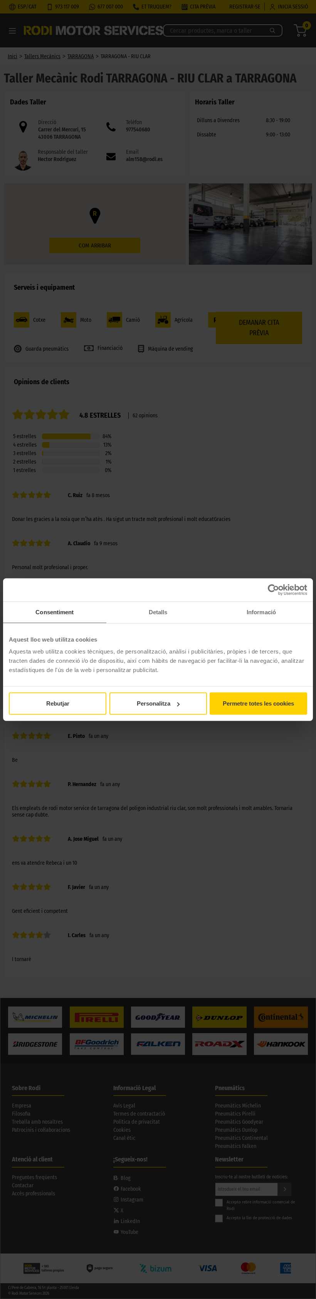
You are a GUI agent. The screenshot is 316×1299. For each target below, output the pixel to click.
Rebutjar (57, 703)
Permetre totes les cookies (258, 703)
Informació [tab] (261, 611)
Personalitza (153, 703)
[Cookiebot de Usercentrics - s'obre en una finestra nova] (273, 589)
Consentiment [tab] (54, 611)
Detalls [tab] (158, 611)
